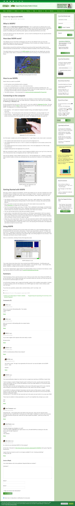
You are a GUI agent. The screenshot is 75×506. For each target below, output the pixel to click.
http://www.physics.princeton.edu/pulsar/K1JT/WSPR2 (28, 448)
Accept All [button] (71, 503)
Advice (16, 10)
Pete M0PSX (14, 19)
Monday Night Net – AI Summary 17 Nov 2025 (63, 90)
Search (60, 33)
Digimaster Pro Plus (42, 104)
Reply (4, 314)
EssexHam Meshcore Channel (65, 84)
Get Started (9, 10)
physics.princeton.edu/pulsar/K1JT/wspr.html (35, 92)
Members (52, 10)
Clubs (34, 10)
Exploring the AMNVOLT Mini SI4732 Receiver (64, 87)
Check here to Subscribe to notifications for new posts (17, 498)
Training (28, 10)
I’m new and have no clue (64, 103)
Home (4, 10)
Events (22, 10)
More (68, 160)
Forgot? (64, 27)
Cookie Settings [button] (64, 503)
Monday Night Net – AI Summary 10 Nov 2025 (63, 94)
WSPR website (25, 51)
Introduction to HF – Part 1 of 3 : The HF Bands (65, 186)
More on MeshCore (65, 52)
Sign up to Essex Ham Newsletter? (12, 490)
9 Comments (22, 19)
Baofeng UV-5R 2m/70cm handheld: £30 (65, 155)
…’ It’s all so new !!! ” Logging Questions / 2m (65, 109)
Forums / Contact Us (61, 10)
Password (60, 23)
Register (68, 27)
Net (46, 10)
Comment (6, 466)
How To (6, 290)
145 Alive (60, 141)
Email (5, 485)
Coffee (64, 208)
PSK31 (17, 105)
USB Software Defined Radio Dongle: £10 (65, 160)
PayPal (59, 208)
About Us (40, 10)
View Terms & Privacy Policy (11, 504)
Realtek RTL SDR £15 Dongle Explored (65, 193)
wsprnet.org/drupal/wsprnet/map (30, 270)
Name (5, 480)
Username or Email (62, 19)
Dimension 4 (10, 205)
